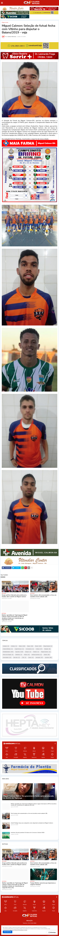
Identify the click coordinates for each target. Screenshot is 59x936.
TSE (24, 657)
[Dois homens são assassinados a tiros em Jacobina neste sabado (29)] (43, 586)
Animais (6, 646)
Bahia (22, 646)
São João (17, 657)
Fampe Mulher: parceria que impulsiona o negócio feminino (43, 883)
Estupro (28, 652)
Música (26, 654)
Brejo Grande (48, 646)
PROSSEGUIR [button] (7, 932)
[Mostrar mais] (31, 567)
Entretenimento (8, 652)
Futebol (36, 652)
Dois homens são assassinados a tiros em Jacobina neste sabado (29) (43, 595)
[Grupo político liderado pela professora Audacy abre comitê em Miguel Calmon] (15, 586)
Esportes (19, 652)
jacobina (48, 657)
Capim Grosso (19, 649)
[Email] (28, 567)
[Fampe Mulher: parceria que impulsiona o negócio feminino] (43, 874)
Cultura (39, 649)
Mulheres (19, 654)
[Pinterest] (25, 567)
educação (39, 657)
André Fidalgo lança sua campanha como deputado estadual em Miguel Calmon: (32, 823)
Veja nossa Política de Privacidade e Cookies (18, 930)
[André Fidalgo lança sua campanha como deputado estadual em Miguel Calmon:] (6, 825)
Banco (30, 646)
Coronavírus (30, 649)
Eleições (47, 649)
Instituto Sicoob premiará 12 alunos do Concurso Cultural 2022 (27, 832)
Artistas (14, 646)
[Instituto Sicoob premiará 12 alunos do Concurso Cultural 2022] (6, 835)
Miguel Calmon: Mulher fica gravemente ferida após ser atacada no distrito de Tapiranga (28, 797)
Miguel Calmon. (45, 652)
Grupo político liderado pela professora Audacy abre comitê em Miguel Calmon (14, 595)
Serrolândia (7, 657)
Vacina (30, 657)
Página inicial (5, 22)
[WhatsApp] (22, 567)
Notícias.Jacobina (37, 654)
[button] (2, 3)
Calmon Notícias (8, 649)
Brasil (38, 646)
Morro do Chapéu (8, 654)
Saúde (46, 654)
